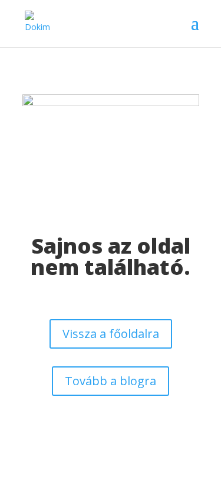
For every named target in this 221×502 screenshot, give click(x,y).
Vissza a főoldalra (110, 334)
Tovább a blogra (110, 381)
